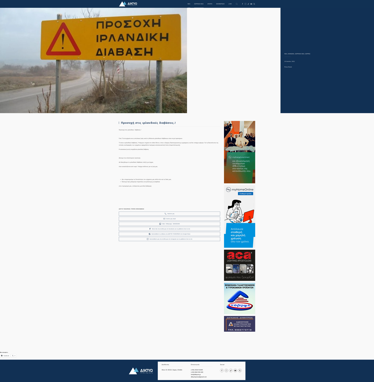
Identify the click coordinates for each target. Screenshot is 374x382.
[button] (237, 4)
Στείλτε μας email (171, 218)
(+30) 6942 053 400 (197, 372)
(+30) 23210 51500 (197, 370)
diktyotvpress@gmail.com (199, 377)
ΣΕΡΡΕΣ (307, 54)
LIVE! (230, 4)
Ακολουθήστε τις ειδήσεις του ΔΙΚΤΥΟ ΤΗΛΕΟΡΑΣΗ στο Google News (171, 234)
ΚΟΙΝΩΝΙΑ (291, 54)
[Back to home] (128, 4)
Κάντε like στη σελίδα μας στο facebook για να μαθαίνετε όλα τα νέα (171, 228)
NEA (285, 54)
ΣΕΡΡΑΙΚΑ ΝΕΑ (199, 4)
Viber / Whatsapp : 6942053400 (171, 223)
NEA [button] (189, 4)
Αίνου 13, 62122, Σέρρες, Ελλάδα (172, 370)
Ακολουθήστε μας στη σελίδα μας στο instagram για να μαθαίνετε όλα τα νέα (171, 239)
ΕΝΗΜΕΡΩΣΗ (220, 4)
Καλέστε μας (171, 213)
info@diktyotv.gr (196, 374)
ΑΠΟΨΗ (209, 4)
